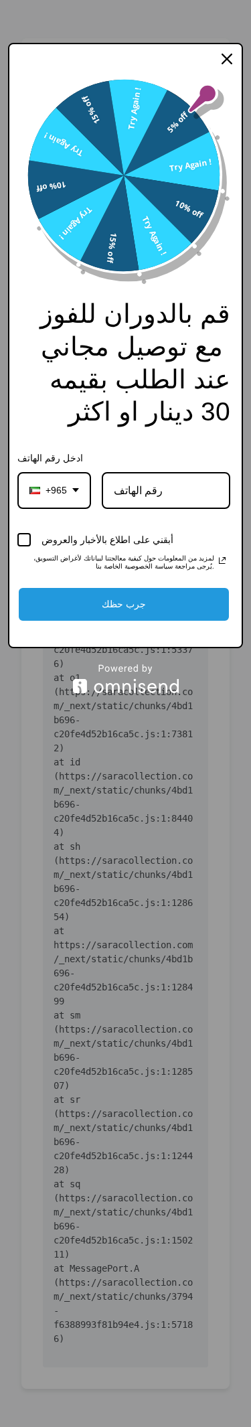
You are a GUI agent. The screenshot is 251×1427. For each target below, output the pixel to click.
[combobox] (54, 490)
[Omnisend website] (125, 678)
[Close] (227, 59)
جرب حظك (124, 604)
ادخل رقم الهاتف (50, 458)
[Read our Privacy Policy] (222, 560)
